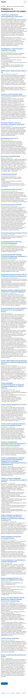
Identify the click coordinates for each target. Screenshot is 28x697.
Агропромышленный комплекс (11, 189)
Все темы (3, 6)
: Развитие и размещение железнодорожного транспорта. (12, 15)
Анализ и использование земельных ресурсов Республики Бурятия (13, 424)
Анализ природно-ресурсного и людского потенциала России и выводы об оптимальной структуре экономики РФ (13, 517)
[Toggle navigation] (25, 2)
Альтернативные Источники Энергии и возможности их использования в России (14, 310)
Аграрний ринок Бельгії (9, 174)
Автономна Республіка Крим (10, 156)
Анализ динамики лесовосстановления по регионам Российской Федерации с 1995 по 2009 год (12, 385)
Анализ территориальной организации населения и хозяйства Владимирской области (14, 362)
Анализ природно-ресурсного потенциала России (11, 537)
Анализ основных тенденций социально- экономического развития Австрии (14, 480)
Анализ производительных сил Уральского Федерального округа (12, 579)
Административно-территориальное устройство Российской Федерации (13, 291)
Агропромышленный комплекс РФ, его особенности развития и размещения (14, 275)
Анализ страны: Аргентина (10, 638)
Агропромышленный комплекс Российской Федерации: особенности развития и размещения (14, 256)
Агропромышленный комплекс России (14, 233)
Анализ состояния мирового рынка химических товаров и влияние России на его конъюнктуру (12, 599)
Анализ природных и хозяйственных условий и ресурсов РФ (13, 560)
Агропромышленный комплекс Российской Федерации (11, 242)
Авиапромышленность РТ (9, 138)
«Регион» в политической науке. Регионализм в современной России (13, 95)
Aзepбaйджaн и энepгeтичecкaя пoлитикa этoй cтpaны (12, 49)
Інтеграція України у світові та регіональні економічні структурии (12, 123)
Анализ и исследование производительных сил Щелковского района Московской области (13, 443)
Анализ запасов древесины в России (13, 404)
